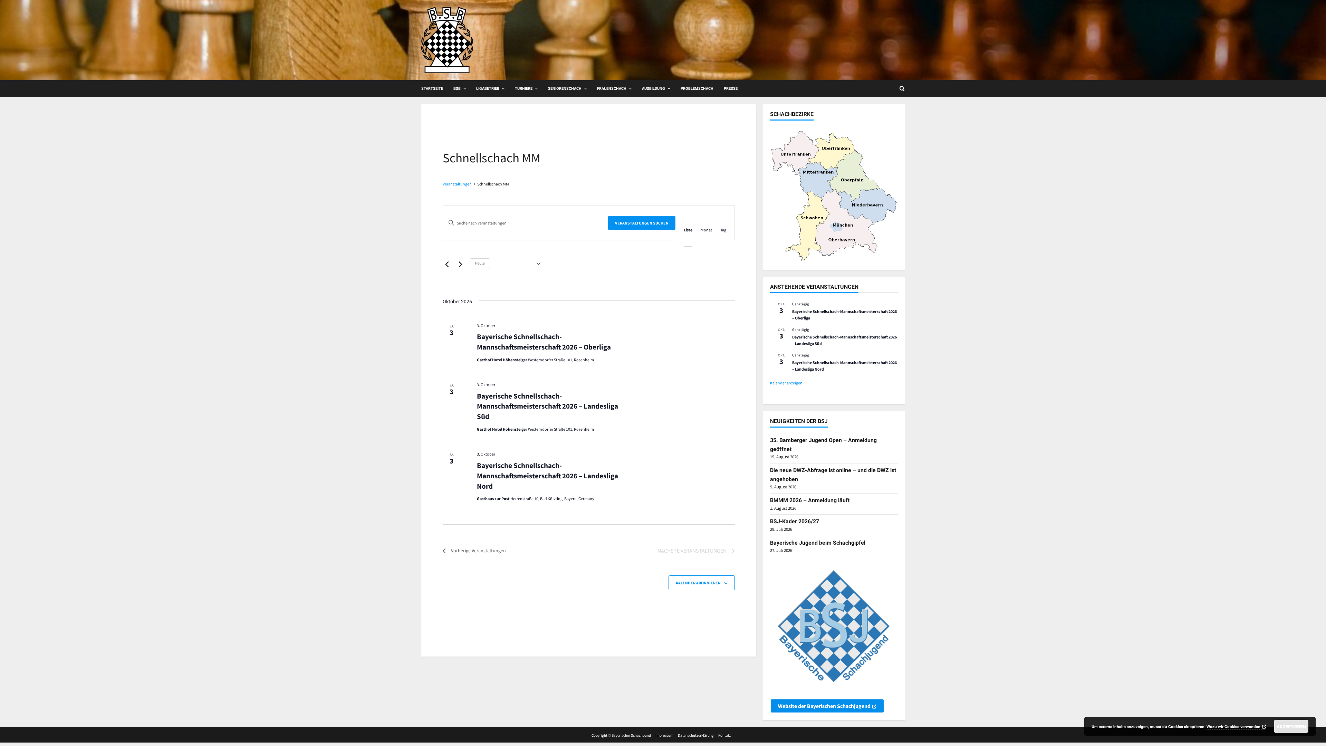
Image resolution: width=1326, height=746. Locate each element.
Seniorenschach (565, 88)
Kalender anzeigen (786, 382)
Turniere (523, 88)
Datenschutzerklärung (696, 735)
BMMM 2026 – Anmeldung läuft (809, 500)
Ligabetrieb (487, 88)
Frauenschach (611, 88)
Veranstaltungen (457, 183)
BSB (457, 88)
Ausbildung (653, 88)
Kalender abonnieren (698, 582)
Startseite (432, 88)
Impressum (664, 735)
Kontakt (724, 735)
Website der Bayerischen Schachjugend (824, 705)
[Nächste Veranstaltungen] (460, 264)
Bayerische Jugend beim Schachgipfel (817, 542)
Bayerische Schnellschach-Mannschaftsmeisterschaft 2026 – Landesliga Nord (547, 476)
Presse (731, 88)
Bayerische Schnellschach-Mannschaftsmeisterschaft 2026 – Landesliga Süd (547, 406)
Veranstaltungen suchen (642, 223)
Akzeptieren (1291, 726)
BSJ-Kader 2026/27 (794, 521)
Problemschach (697, 88)
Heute (479, 263)
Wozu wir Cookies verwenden (1233, 726)
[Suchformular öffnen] (902, 88)
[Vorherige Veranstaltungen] (447, 264)
